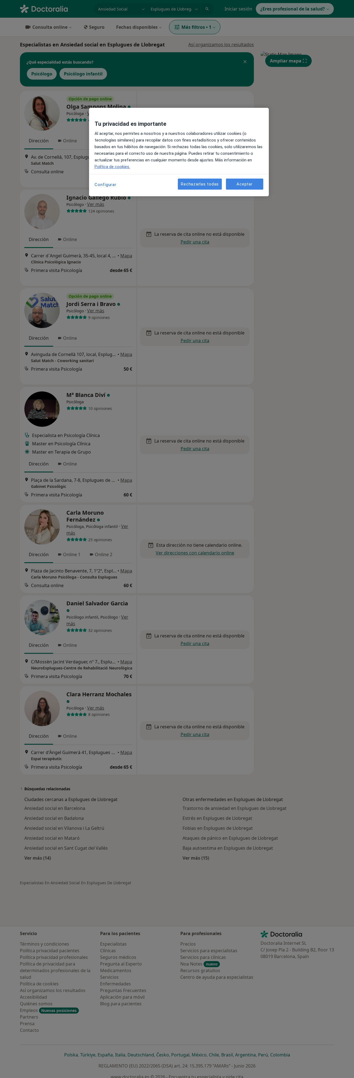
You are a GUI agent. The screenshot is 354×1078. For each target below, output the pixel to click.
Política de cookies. (112, 166)
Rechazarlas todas (200, 184)
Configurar (105, 184)
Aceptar (244, 184)
